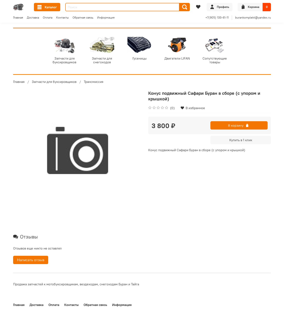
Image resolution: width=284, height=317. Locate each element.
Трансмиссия (93, 82)
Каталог (51, 7)
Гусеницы (139, 58)
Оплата (47, 17)
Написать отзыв (30, 259)
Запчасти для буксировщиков (64, 60)
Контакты (62, 17)
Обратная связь (83, 17)
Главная (18, 17)
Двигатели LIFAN (177, 58)
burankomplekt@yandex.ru (253, 17)
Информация (106, 17)
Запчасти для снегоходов (102, 60)
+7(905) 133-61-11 (217, 17)
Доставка (33, 17)
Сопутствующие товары (215, 60)
